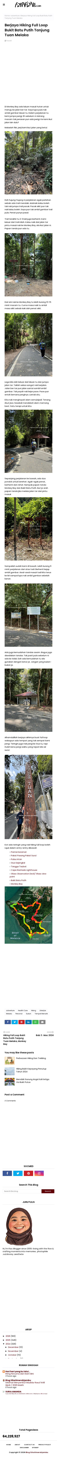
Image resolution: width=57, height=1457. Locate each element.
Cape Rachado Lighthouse (24, 870)
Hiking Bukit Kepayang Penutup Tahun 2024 (31, 1070)
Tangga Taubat (19, 866)
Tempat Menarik (41, 1014)
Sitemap (35, 1447)
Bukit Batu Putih (18, 880)
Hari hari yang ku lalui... (17, 1371)
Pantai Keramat (19, 852)
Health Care (23, 1010)
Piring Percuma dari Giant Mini (19, 1373)
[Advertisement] (28, 74)
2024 (8, 1343)
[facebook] (7, 1173)
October (12, 1354)
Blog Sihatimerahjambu (18, 1380)
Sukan (28, 1014)
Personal (19, 1014)
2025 (8, 1340)
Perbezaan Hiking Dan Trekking (31, 1058)
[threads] (49, 1173)
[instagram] (39, 1173)
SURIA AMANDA (13, 1391)
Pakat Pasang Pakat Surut (24, 855)
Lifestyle (43, 1010)
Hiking (33, 1010)
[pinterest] (28, 1173)
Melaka (9, 1014)
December (13, 1347)
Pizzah (9, 40)
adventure (15, 15)
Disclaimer (24, 1447)
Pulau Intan (16, 859)
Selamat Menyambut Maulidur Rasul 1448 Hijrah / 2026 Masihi (25, 1383)
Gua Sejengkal (18, 862)
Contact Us (29, 1445)
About (17, 1445)
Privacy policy (44, 1445)
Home (7, 15)
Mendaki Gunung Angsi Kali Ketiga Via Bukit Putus (32, 1081)
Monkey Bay (17, 883)
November (13, 1351)
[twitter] (18, 1173)
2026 (8, 1336)
